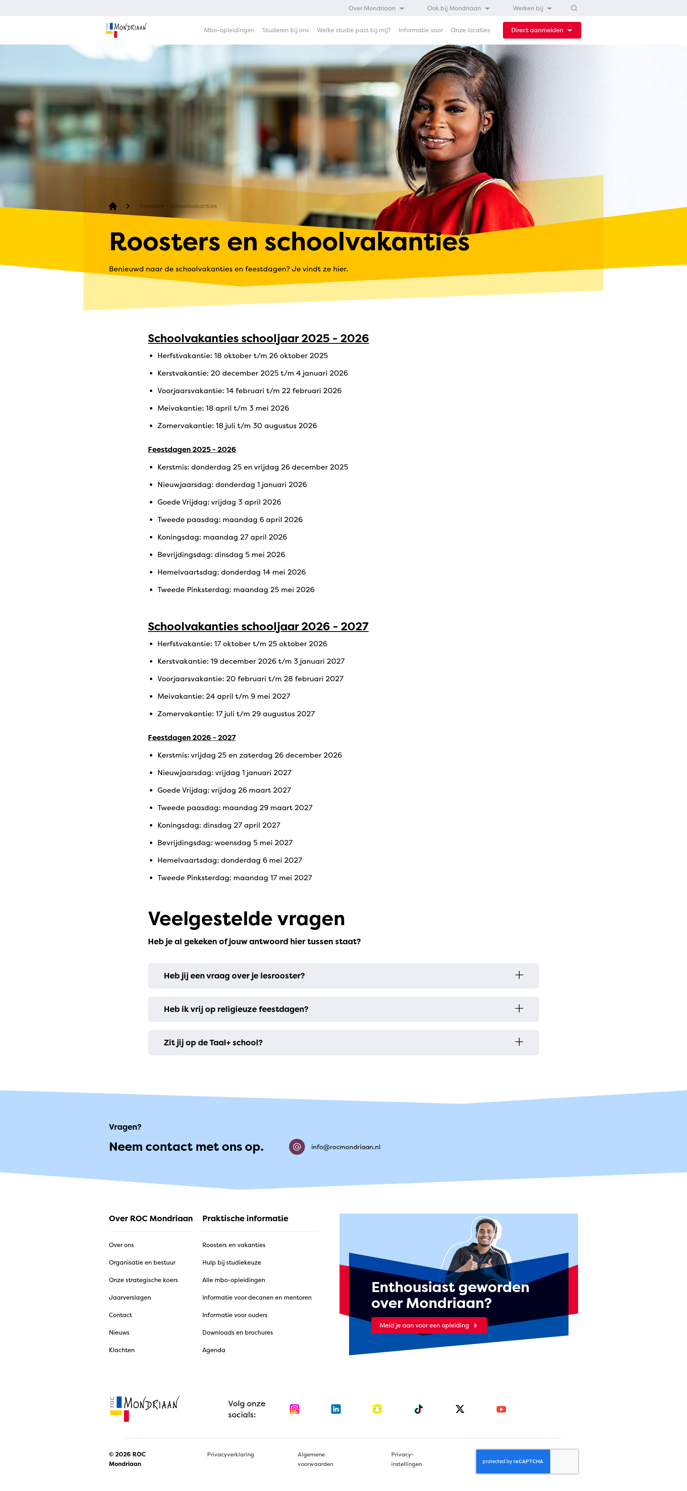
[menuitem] (377, 7)
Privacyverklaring (230, 1454)
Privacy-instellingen (406, 1459)
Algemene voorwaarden (315, 1459)
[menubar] (450, 7)
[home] (126, 30)
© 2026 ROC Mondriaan (127, 1459)
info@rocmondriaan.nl (345, 1146)
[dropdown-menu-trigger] (542, 30)
